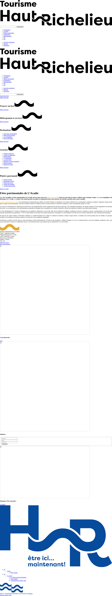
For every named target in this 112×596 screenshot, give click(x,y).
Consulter (2, 504)
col (4, 569)
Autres (9, 571)
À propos (9, 576)
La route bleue (7, 160)
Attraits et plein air (9, 153)
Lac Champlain (8, 137)
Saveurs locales (8, 179)
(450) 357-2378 (4, 242)
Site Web (2, 244)
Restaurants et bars (9, 181)
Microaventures (8, 163)
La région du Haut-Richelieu (18, 577)
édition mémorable (52, 197)
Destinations (7, 30)
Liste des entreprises (9, 42)
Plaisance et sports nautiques (11, 161)
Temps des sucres (8, 183)
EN (4, 39)
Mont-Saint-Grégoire (9, 135)
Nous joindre (14, 579)
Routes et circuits (8, 164)
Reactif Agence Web (5, 595)
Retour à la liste (4, 189)
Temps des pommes (9, 184)
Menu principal (4, 97)
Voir (1, 341)
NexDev (30, 593)
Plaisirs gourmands (9, 33)
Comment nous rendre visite (18, 580)
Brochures (6, 45)
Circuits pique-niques (9, 186)
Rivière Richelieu (8, 138)
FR (4, 37)
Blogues (6, 44)
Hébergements (7, 36)
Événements (7, 34)
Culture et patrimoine (9, 155)
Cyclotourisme (8, 158)
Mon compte (14, 572)
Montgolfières (7, 156)
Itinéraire (7, 244)
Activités (6, 31)
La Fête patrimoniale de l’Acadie (9, 202)
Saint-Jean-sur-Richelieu (10, 134)
